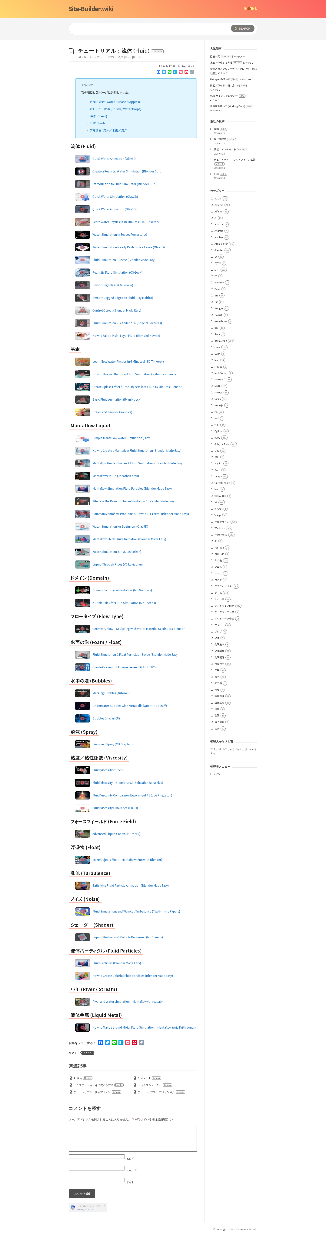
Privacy (81, 1209)
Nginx (218, 399)
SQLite (218, 463)
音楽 (217, 728)
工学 (217, 670)
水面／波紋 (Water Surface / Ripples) (115, 102)
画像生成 (219, 702)
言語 (217, 715)
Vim (216, 489)
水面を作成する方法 (225, 62)
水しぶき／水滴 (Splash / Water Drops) (115, 109)
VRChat (218, 508)
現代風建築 (225, 139)
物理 (217, 689)
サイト (130, 1182)
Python (218, 431)
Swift (217, 470)
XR (216, 541)
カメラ (218, 580)
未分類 (218, 683)
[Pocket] (181, 72)
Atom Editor (221, 243)
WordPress (221, 534)
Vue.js (218, 515)
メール (132, 1170)
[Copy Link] (192, 72)
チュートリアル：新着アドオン (97, 1092)
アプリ (218, 573)
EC (216, 276)
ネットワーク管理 (224, 618)
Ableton (219, 205)
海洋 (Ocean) (98, 116)
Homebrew (221, 321)
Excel (217, 289)
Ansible (219, 237)
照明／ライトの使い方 (228, 85)
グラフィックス (223, 586)
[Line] (169, 72)
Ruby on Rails (222, 444)
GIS (216, 295)
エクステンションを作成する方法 (98, 1085)
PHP (217, 424)
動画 (217, 638)
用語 (220, 174)
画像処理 (219, 696)
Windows (220, 528)
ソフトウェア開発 (224, 605)
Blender (88, 57)
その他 (218, 560)
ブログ (218, 631)
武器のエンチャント (230, 149)
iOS (216, 327)
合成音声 (219, 664)
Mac (217, 360)
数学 (217, 677)
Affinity (218, 211)
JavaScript (221, 340)
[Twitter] (164, 72)
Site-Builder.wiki (91, 9)
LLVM (217, 353)
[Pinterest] (186, 72)
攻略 (220, 129)
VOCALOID (220, 496)
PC (216, 411)
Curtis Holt (149, 1078)
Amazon (219, 224)
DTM (217, 269)
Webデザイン (222, 521)
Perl (217, 418)
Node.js (219, 405)
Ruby (217, 437)
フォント (219, 625)
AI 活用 (82, 1078)
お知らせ (219, 554)
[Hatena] (175, 72)
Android (219, 230)
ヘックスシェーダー (154, 1085)
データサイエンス (224, 612)
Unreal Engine (222, 483)
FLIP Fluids (97, 123)
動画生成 (219, 644)
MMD (217, 386)
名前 (130, 1158)
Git (216, 302)
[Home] (79, 57)
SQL (217, 457)
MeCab (218, 366)
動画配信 (219, 657)
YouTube (219, 547)
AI (216, 218)
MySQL (218, 392)
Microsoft (220, 379)
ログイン (219, 774)
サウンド (219, 599)
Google (219, 308)
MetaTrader (221, 373)
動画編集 (219, 651)
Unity (217, 476)
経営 (217, 709)
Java (217, 334)
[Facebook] (158, 72)
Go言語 (219, 315)
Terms (89, 1209)
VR (216, 502)
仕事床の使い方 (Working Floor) (230, 106)
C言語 (218, 263)
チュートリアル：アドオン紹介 (161, 1092)
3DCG (218, 198)
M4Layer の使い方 (223, 79)
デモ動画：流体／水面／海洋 (108, 130)
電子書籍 (219, 722)
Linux (217, 347)
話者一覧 (221, 56)
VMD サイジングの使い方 (227, 96)
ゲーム (218, 592)
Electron (219, 282)
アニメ (218, 567)
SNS (217, 450)
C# (216, 256)
